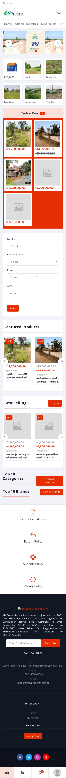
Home (8, 24)
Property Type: (15, 254)
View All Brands (51, 491)
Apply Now (33, 736)
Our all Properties (26, 24)
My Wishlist (33, 717)
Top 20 (55, 403)
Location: (12, 239)
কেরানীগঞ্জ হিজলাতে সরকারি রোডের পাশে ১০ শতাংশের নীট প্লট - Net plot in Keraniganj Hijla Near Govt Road (47, 380)
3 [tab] (36, 51)
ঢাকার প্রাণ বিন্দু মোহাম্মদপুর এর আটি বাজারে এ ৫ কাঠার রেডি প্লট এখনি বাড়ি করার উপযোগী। (17, 456)
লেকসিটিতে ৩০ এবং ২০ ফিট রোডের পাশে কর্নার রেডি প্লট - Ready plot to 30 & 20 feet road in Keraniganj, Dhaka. (17, 375)
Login (33, 713)
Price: (10, 270)
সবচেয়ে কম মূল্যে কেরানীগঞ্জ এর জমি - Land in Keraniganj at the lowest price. (47, 456)
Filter (13, 308)
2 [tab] (33, 51)
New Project (48, 24)
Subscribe (50, 643)
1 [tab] (30, 51)
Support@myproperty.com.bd (33, 682)
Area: (10, 285)
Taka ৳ (6, 3)
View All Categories (50, 480)
